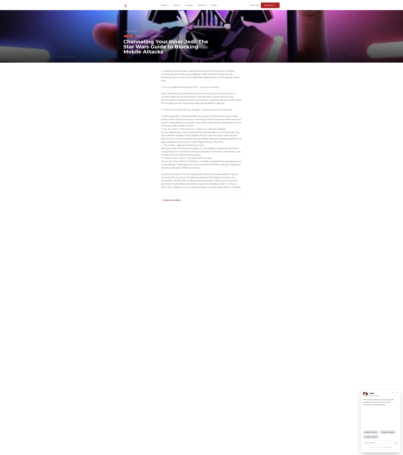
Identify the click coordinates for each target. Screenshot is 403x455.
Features (164, 5)
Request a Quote (387, 432)
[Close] (397, 393)
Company (188, 5)
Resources (202, 5)
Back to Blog (131, 31)
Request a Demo (370, 432)
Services (176, 5)
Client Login (254, 5)
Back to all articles (172, 200)
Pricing (214, 5)
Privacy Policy (388, 447)
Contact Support (370, 437)
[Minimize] (392, 393)
